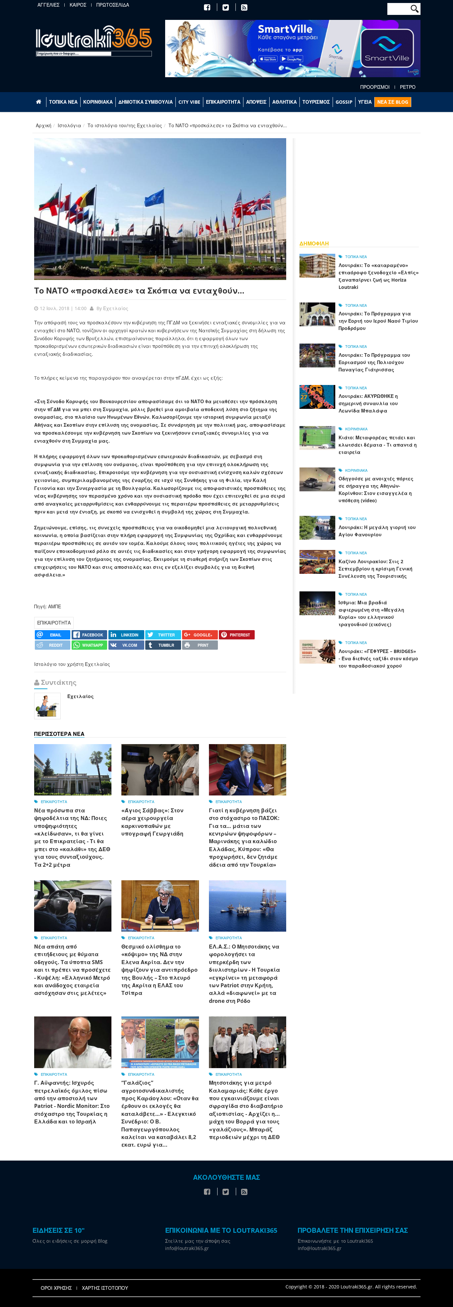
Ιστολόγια (69, 125)
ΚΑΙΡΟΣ (78, 5)
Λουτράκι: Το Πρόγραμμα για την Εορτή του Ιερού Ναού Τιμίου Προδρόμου (378, 320)
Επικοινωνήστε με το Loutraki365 (335, 1241)
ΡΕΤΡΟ (408, 87)
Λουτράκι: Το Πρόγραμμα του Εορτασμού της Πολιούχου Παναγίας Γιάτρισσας (374, 362)
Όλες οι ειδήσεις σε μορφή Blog (69, 1241)
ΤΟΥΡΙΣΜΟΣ (316, 102)
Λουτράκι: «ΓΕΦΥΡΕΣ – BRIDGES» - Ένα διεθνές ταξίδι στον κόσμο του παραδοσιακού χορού (378, 658)
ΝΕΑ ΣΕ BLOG (392, 102)
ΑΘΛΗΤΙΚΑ (284, 102)
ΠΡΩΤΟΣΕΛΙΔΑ (113, 5)
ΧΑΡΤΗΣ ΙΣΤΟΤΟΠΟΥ (105, 1288)
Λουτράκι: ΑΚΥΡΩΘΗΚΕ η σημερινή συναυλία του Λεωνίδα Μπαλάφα (368, 403)
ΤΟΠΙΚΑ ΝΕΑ (63, 102)
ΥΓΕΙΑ (365, 102)
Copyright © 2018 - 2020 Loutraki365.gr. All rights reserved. (351, 1286)
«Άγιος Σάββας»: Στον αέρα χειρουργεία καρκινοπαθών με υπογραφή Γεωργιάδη (152, 822)
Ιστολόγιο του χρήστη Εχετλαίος (72, 664)
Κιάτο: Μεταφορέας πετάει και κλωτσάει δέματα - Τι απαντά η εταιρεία (378, 444)
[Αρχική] (93, 40)
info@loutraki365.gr (187, 1248)
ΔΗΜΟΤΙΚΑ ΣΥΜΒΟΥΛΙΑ (145, 102)
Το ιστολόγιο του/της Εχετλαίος (125, 125)
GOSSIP (344, 102)
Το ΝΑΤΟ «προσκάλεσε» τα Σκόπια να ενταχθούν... (139, 290)
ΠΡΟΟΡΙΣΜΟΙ (375, 87)
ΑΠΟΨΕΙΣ (256, 102)
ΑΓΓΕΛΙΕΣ (48, 5)
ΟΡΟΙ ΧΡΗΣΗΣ (56, 1288)
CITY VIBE (189, 102)
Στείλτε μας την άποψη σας (197, 1241)
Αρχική (43, 125)
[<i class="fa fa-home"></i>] (39, 102)
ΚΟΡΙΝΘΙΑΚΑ (98, 102)
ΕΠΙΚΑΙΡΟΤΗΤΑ (223, 102)
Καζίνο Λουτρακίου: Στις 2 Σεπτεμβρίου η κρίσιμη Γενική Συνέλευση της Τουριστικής (376, 568)
